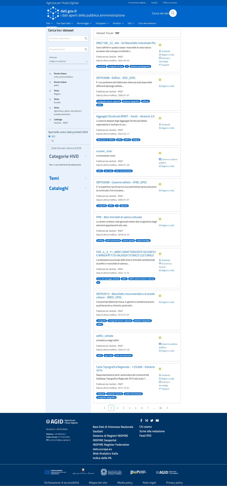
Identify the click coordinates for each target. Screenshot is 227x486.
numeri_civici (104, 151)
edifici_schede (104, 336)
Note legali (149, 482)
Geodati (154, 2)
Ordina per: (53, 57)
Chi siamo (145, 427)
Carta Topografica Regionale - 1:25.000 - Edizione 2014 (125, 368)
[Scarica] (160, 45)
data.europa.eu (102, 449)
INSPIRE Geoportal (104, 440)
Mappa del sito (98, 482)
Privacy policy (174, 482)
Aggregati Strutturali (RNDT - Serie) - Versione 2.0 (125, 116)
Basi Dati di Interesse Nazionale (113, 427)
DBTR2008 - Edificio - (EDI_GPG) (115, 78)
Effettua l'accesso (170, 2)
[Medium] (146, 420)
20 (160, 408)
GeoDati (98, 431)
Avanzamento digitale (137, 2)
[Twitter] (152, 420)
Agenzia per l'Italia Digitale (62, 3)
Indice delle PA (102, 458)
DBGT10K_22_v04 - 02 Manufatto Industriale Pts (125, 43)
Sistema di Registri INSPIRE (110, 436)
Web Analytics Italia (105, 453)
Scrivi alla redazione (152, 431)
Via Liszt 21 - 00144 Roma (56, 428)
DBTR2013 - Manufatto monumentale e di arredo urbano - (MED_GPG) (125, 295)
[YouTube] (157, 420)
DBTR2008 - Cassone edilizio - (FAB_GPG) (121, 182)
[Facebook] (141, 420)
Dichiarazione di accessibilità (61, 482)
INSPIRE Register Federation (111, 444)
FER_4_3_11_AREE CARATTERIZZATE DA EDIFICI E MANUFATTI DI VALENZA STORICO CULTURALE (126, 253)
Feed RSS (145, 435)
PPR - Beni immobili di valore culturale (119, 217)
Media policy (125, 482)
